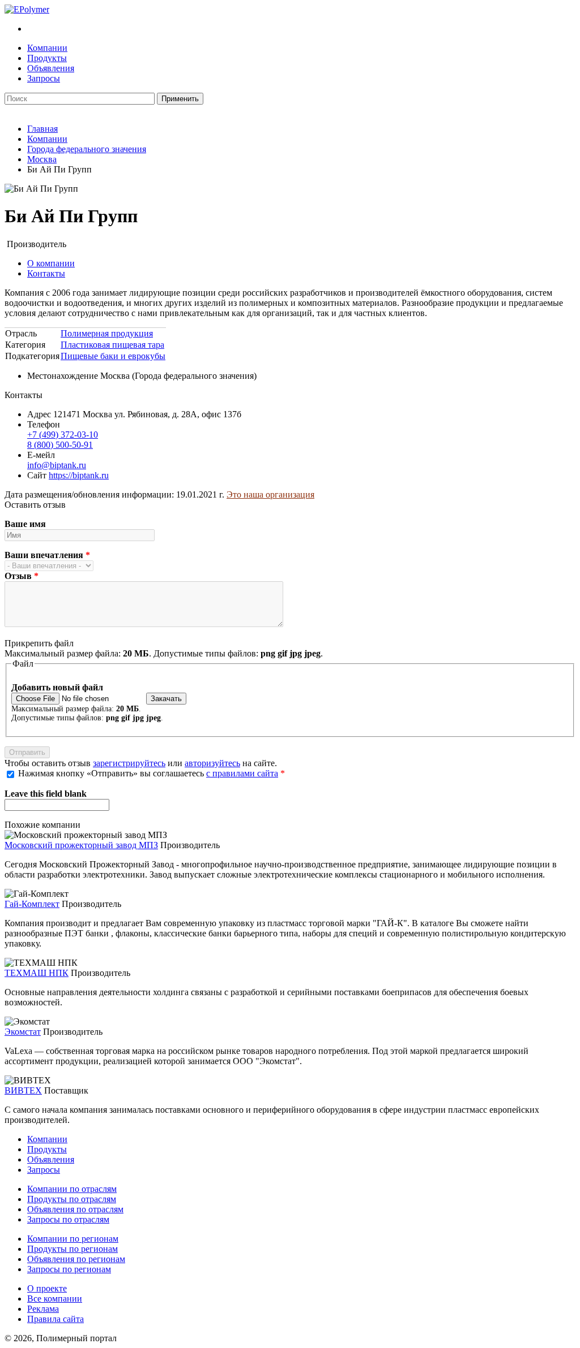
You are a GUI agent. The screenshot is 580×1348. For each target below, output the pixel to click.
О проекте (47, 1288)
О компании (51, 263)
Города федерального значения (86, 149)
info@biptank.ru (56, 465)
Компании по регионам (72, 1238)
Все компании (54, 1298)
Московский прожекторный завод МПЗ (81, 845)
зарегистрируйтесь (129, 763)
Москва (42, 159)
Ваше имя (25, 524)
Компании (47, 48)
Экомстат (23, 1031)
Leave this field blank (46, 793)
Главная (42, 128)
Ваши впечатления (47, 555)
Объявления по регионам (76, 1259)
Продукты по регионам (72, 1249)
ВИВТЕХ (23, 1090)
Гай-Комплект (32, 904)
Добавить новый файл (57, 687)
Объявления (50, 68)
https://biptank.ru (79, 475)
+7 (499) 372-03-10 (62, 434)
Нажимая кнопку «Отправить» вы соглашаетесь (151, 773)
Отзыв (22, 576)
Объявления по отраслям (75, 1209)
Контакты (46, 273)
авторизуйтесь (212, 763)
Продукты (47, 58)
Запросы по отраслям (68, 1219)
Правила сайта (55, 1319)
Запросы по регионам (69, 1269)
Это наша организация (270, 494)
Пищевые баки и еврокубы (113, 356)
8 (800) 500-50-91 (60, 445)
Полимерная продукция (107, 333)
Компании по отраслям (72, 1189)
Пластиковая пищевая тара (112, 344)
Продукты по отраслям (71, 1199)
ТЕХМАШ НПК (37, 973)
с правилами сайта (242, 773)
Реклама (43, 1309)
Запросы (43, 78)
